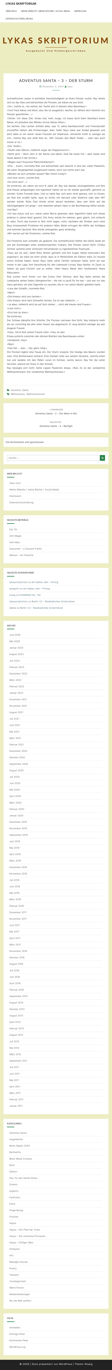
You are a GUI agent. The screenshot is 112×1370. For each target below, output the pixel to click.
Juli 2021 (14, 718)
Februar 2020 (16, 809)
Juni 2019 (14, 841)
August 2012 (16, 1034)
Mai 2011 (14, 1080)
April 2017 (14, 938)
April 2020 (15, 796)
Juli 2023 (14, 660)
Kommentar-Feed (18, 1340)
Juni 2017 (14, 925)
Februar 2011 (16, 1099)
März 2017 (15, 944)
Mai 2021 (14, 731)
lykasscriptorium (18, 582)
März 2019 (15, 860)
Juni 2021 (14, 725)
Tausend (14, 1274)
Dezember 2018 (18, 867)
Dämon (13, 1171)
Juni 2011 (14, 1073)
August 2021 (16, 712)
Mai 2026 (14, 641)
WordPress (65, 1364)
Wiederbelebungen (19, 1294)
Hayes (12, 1223)
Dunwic (13, 1184)
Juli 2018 (14, 880)
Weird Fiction (16, 1287)
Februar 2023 (16, 667)
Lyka (70, 87)
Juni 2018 (14, 886)
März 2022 (15, 680)
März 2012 (15, 1054)
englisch (13, 1190)
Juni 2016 (14, 976)
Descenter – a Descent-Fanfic (25, 548)
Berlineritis (15, 1152)
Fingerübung (16, 1210)
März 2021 (15, 738)
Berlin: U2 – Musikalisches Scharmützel (53, 601)
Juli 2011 (14, 1067)
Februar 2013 (16, 1028)
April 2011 (14, 1086)
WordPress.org (17, 1346)
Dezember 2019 (18, 821)
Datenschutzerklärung (19, 18)
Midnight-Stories (18, 1261)
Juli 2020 (14, 776)
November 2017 (18, 918)
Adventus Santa (19, 390)
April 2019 (15, 854)
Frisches (13, 1216)
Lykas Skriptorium (21, 3)
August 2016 (16, 963)
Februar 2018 (16, 905)
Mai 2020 (14, 789)
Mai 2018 (14, 892)
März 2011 (15, 1093)
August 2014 (16, 1002)
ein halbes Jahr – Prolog (45, 582)
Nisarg (89, 1364)
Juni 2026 (14, 634)
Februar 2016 (16, 989)
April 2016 (15, 983)
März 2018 (15, 899)
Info (11, 1255)
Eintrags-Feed (17, 1333)
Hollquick (14, 1248)
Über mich (11, 11)
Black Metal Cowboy (20, 1158)
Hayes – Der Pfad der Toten (24, 1229)
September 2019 (18, 834)
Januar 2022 (16, 692)
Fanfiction (14, 1197)
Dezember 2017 (18, 912)
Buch (12, 1165)
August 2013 (16, 1015)
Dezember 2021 (18, 699)
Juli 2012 (14, 1041)
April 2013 (15, 1022)
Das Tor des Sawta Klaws (23, 1177)
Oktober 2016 (16, 957)
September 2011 (18, 1060)
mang (12, 595)
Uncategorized (17, 1281)
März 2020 (15, 802)
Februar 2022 (16, 686)
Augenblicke (16, 1139)
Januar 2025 (16, 647)
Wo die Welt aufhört (20, 1300)
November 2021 (18, 705)
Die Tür (13, 529)
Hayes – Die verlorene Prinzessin (27, 1236)
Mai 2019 (14, 847)
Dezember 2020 (18, 750)
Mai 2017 (14, 931)
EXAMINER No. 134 (30, 595)
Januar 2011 (15, 1105)
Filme (12, 1203)
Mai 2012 (14, 1047)
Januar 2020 (16, 815)
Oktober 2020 (17, 757)
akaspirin (14, 588)
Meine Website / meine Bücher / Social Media (45, 11)
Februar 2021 (16, 744)
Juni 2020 (14, 783)
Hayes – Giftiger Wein (21, 1242)
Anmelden (14, 1327)
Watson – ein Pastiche (21, 555)
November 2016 (18, 951)
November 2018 (18, 873)
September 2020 (18, 763)
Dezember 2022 (18, 673)
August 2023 (16, 654)
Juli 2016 (14, 970)
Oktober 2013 (16, 1009)
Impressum (80, 11)
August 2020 (16, 770)
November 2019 (18, 828)
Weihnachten (18, 394)
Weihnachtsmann (35, 394)
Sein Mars (14, 542)
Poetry (13, 1268)
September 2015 (18, 996)
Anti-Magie (15, 535)
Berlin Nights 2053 (19, 1145)
